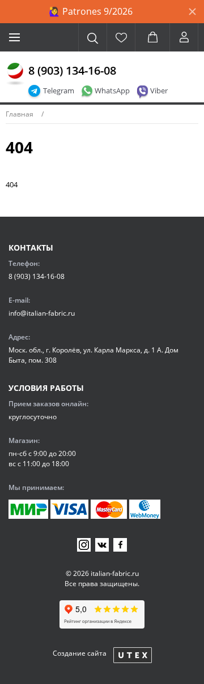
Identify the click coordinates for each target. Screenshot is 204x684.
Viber (159, 90)
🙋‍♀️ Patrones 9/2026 (91, 11)
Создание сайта (80, 653)
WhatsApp (112, 90)
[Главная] (15, 74)
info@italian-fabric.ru (41, 313)
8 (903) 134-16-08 (72, 70)
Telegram (58, 90)
